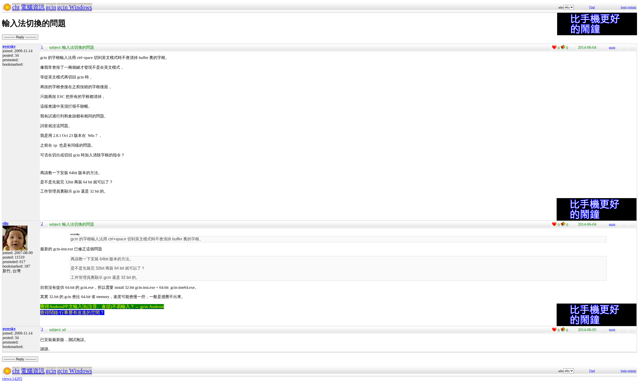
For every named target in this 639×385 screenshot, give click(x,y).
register (632, 7)
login (624, 7)
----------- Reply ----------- (20, 37)
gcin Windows (74, 7)
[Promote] (554, 47)
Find (592, 7)
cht (16, 7)
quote (612, 47)
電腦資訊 (33, 7)
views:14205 (12, 379)
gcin (51, 7)
